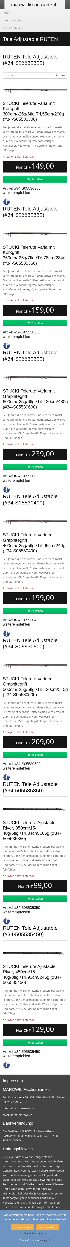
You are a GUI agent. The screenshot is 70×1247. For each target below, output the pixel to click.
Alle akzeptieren (22, 1227)
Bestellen (37, 179)
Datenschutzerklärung (35, 1233)
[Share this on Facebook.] (6, 201)
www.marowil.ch (24, 1108)
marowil (33, 4)
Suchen (60, 75)
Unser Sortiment (13, 28)
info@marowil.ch (21, 1115)
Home (6, 13)
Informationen (12, 20)
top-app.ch (44, 1240)
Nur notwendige (47, 1227)
